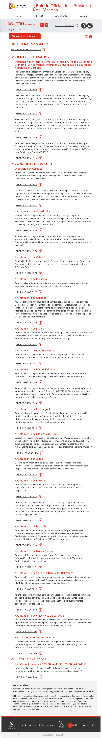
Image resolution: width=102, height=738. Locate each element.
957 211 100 (49, 725)
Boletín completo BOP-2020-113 (26, 49)
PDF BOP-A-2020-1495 (26, 631)
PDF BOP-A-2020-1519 (26, 158)
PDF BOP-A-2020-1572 (26, 496)
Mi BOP (40, 15)
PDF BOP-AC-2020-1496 (27, 452)
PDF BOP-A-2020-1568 (26, 403)
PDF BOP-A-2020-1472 (27, 676)
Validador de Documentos (82, 725)
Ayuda (83, 15)
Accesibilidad (48, 735)
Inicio (19, 15)
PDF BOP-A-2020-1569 (26, 589)
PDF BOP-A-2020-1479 (26, 292)
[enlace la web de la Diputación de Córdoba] (17, 6)
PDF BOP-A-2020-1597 (26, 205)
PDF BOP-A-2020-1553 (26, 474)
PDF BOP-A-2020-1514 (26, 137)
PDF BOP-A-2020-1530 (26, 545)
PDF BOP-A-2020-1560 (26, 428)
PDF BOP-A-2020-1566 (26, 382)
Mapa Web (59, 735)
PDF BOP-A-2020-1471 (26, 567)
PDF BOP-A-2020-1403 (26, 230)
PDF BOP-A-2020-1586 (26, 184)
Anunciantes (62, 15)
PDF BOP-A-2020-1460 (26, 322)
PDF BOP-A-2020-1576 (26, 251)
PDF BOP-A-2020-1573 (26, 273)
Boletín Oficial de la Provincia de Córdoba (63, 8)
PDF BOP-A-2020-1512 (26, 113)
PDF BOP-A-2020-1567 (26, 363)
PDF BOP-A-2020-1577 (26, 520)
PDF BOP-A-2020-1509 (26, 89)
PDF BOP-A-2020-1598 (26, 344)
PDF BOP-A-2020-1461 (26, 653)
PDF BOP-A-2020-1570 (26, 609)
